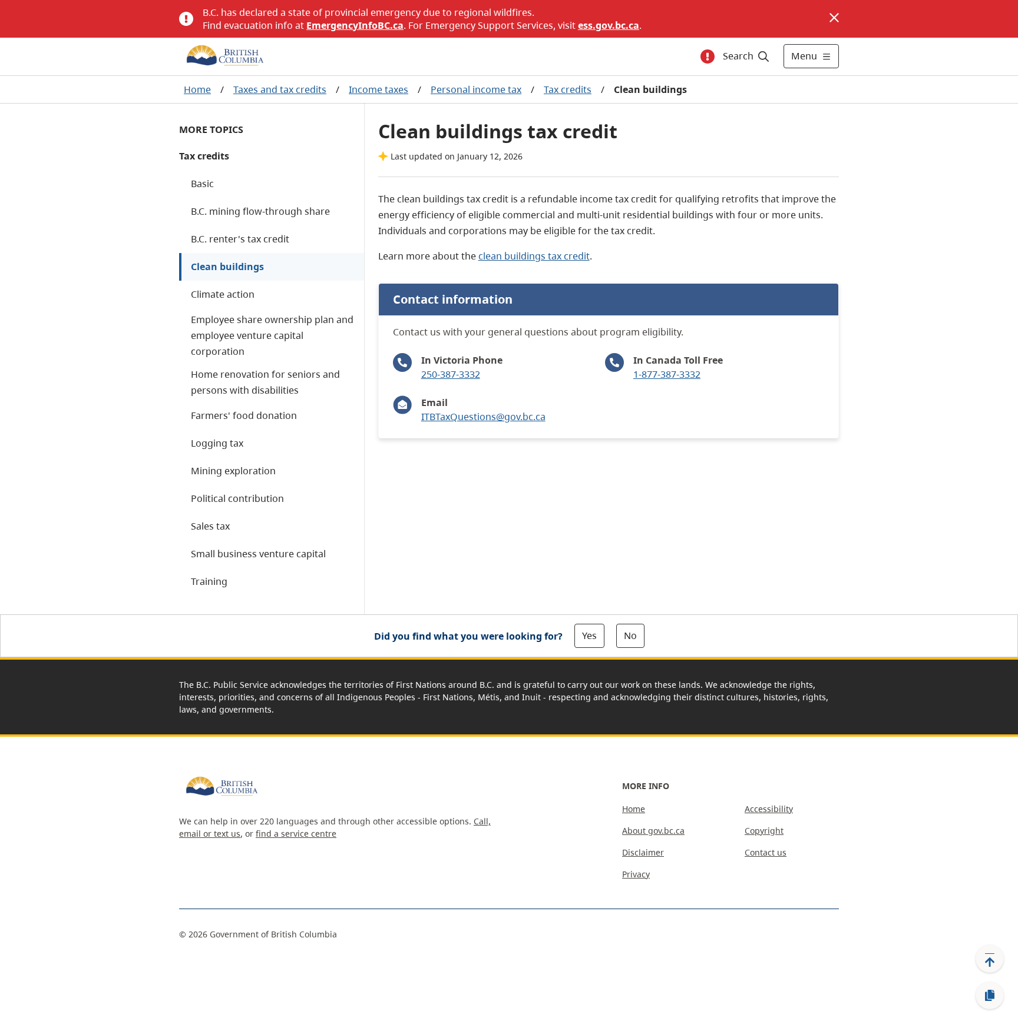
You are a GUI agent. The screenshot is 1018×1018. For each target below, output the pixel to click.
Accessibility (769, 808)
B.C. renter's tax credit (240, 238)
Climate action (222, 294)
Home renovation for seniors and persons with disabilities (265, 382)
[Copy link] (990, 996)
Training (209, 581)
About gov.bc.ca (653, 830)
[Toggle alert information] (707, 56)
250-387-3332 (450, 374)
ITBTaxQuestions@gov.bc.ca (483, 416)
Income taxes (378, 89)
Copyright (764, 830)
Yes (589, 635)
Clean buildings (227, 266)
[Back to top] (990, 958)
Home (197, 89)
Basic (202, 183)
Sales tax (210, 526)
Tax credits (567, 89)
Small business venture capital (258, 553)
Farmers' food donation (244, 415)
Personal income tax (476, 89)
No (630, 635)
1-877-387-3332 (666, 374)
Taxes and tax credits (279, 89)
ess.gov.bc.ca (608, 25)
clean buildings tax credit (534, 255)
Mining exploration (233, 470)
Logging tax (217, 443)
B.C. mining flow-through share (260, 211)
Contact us (765, 852)
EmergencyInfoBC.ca (355, 25)
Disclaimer (643, 852)
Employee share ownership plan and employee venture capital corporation (272, 335)
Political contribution (237, 498)
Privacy (636, 874)
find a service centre (296, 833)
